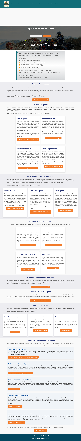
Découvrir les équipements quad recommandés (40, 212)
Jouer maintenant (15, 332)
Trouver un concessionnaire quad (15, 208)
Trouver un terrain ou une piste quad (53, 166)
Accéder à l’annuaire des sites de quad (40, 300)
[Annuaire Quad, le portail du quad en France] (6, 4)
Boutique (57, 4)
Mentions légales (36, 438)
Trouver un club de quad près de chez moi (28, 139)
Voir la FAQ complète (40, 430)
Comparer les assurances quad (53, 245)
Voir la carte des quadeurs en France (27, 168)
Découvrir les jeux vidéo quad (40, 330)
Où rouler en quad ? (13, 389)
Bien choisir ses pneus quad (66, 210)
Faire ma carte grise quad (28, 269)
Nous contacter (45, 438)
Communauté (72, 4)
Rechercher (47, 36)
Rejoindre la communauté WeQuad (40, 287)
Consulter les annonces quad (28, 245)
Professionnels (29, 4)
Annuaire (13, 4)
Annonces (20, 4)
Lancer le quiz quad (66, 330)
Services (64, 4)
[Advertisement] (40, 16)
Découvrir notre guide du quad (41, 99)
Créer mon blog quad (53, 268)
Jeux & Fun (38, 4)
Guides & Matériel (48, 4)
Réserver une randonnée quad (53, 138)
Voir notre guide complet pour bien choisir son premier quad (23, 357)
